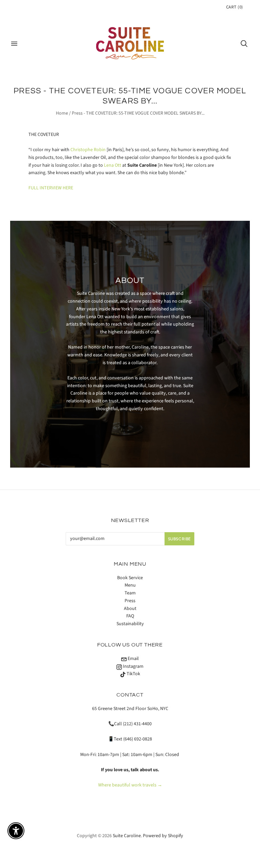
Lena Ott (112, 165)
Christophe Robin (88, 149)
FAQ (130, 616)
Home (62, 113)
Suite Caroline (127, 835)
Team (130, 593)
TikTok (133, 673)
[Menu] (14, 44)
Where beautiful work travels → (130, 785)
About (130, 608)
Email (133, 658)
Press (130, 600)
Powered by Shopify (163, 835)
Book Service (130, 577)
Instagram (133, 666)
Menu (130, 585)
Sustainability (130, 623)
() (234, 7)
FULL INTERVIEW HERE (50, 188)
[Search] (244, 43)
